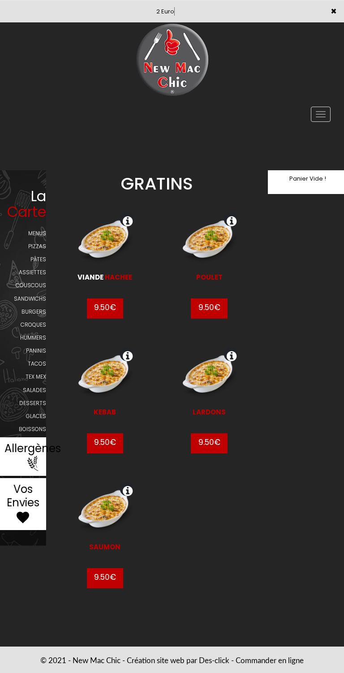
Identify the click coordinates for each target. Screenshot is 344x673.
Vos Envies (23, 496)
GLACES (36, 416)
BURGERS (34, 311)
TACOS (37, 363)
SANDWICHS (30, 298)
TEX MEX (36, 376)
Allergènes (32, 449)
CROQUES (33, 324)
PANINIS (36, 350)
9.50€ (105, 307)
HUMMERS (33, 337)
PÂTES (38, 259)
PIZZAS (37, 246)
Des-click (214, 660)
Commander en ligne (270, 660)
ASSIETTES (32, 272)
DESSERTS (32, 403)
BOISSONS (32, 429)
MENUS (37, 233)
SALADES (34, 390)
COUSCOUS (31, 285)
